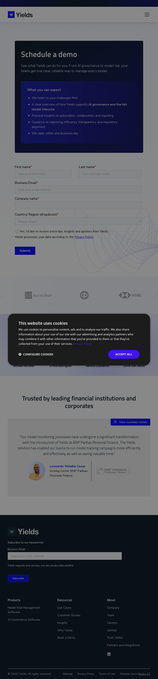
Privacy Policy (82, 344)
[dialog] (79, 339)
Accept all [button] (123, 354)
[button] (35, 354)
